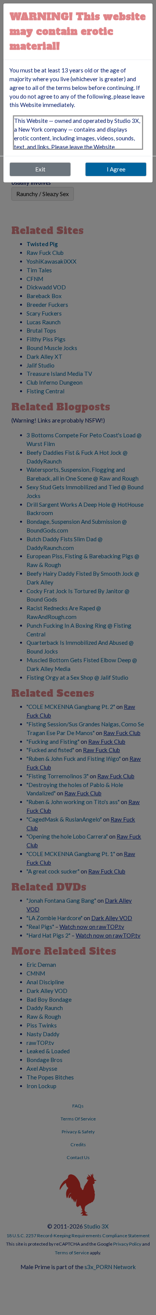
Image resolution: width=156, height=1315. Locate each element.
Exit (40, 169)
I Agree (116, 169)
